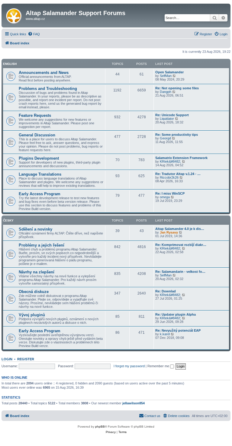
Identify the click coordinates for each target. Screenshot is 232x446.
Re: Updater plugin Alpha (175, 314)
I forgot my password (129, 366)
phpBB (100, 426)
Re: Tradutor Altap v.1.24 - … (178, 174)
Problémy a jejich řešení (41, 245)
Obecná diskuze (34, 291)
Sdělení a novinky (35, 229)
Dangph (165, 92)
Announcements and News (44, 72)
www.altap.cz (35, 19)
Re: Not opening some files (177, 88)
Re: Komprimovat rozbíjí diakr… (180, 245)
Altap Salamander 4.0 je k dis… (179, 229)
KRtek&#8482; (170, 161)
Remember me (158, 366)
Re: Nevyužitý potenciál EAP (178, 330)
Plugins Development (39, 158)
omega (165, 197)
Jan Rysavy (169, 232)
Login (7, 359)
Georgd (165, 138)
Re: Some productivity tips (176, 134)
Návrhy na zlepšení (36, 272)
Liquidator (167, 118)
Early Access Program (39, 194)
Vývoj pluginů (32, 315)
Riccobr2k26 (169, 177)
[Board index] (14, 14)
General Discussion (37, 135)
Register (25, 359)
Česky (8, 220)
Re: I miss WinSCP (170, 193)
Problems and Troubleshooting (48, 88)
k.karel (165, 334)
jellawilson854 (133, 403)
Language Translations (40, 174)
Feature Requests (35, 115)
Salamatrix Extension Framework (181, 158)
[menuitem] (34, 34)
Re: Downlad (165, 291)
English (10, 63)
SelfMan (166, 76)
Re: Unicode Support (172, 115)
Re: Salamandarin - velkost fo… (180, 271)
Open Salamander (169, 72)
